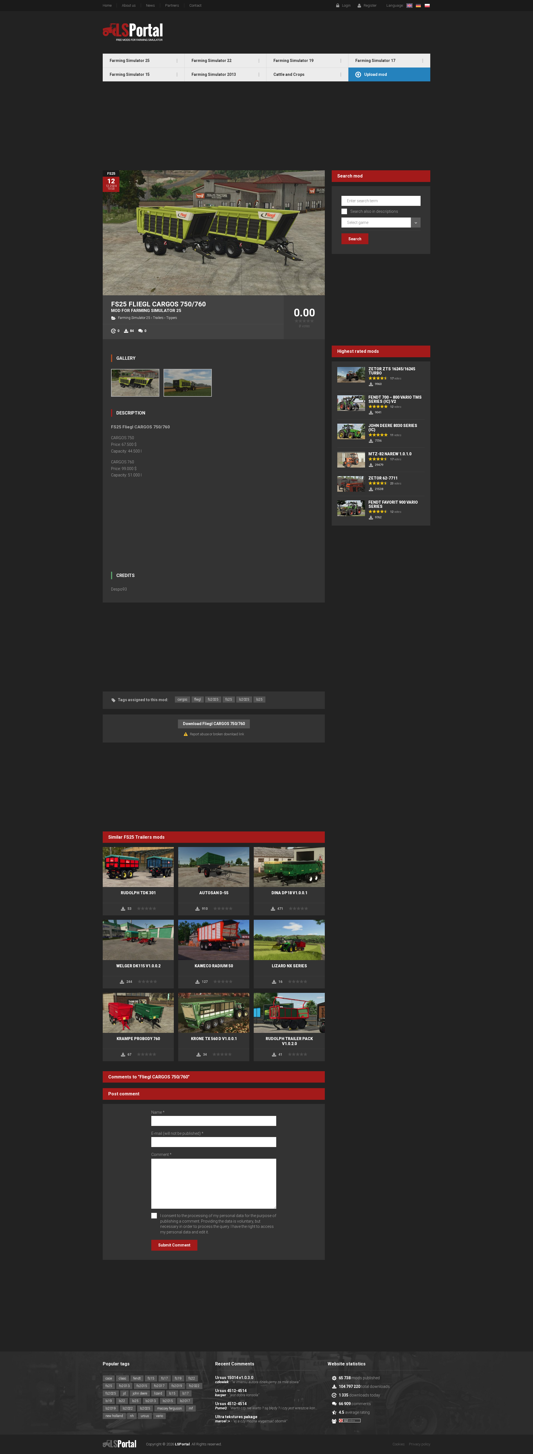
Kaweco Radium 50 (214, 966)
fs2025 (213, 699)
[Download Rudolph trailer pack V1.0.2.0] (289, 1013)
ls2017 (185, 1401)
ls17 (185, 1393)
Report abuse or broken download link (217, 734)
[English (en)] (409, 5)
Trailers (158, 318)
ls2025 (244, 699)
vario (159, 1416)
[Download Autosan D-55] (213, 867)
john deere (140, 1393)
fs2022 (194, 1386)
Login (346, 5)
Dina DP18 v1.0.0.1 (289, 893)
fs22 (191, 1378)
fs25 (228, 699)
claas (122, 1378)
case (108, 1378)
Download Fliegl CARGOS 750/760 (214, 723)
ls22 (122, 1401)
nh (132, 1416)
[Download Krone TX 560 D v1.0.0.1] (213, 1013)
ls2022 (128, 1408)
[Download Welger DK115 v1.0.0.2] (138, 940)
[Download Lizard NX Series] (289, 940)
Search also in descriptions (374, 211)
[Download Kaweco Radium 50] (213, 940)
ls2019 (110, 1408)
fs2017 (159, 1386)
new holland (114, 1416)
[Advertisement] (266, 126)
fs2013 (124, 1386)
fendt (137, 1378)
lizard (158, 1393)
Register (370, 5)
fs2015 (142, 1386)
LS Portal (133, 32)
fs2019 (177, 1386)
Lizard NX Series (289, 966)
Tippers (171, 318)
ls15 (172, 1393)
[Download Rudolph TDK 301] (138, 867)
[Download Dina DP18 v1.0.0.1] (289, 867)
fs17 (164, 1378)
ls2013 (150, 1401)
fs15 (151, 1378)
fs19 (178, 1378)
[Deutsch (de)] (418, 5)
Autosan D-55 (213, 893)
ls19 (108, 1401)
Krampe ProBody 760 (138, 1038)
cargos (182, 699)
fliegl (197, 699)
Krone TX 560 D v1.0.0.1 (214, 1038)
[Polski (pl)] (427, 5)
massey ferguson (169, 1408)
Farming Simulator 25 (134, 318)
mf (191, 1408)
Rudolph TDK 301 (138, 893)
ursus (145, 1416)
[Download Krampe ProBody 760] (138, 1013)
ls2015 (168, 1401)
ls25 (259, 699)
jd (124, 1393)
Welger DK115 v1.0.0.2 (138, 966)
